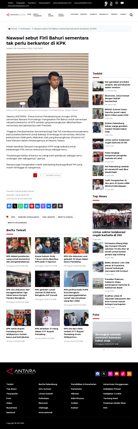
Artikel (74, 403)
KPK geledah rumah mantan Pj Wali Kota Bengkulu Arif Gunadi (46, 293)
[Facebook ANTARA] (106, 3)
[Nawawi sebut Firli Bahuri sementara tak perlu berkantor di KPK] (112, 216)
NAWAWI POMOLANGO (28, 217)
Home (14, 29)
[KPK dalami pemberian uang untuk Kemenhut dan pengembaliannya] (18, 245)
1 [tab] (104, 349)
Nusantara (11, 408)
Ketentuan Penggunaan (115, 384)
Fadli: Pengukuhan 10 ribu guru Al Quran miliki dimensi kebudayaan (117, 183)
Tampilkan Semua (52, 175)
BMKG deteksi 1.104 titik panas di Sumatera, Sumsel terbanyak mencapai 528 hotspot (117, 267)
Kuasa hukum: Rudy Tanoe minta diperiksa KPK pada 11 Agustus (46, 259)
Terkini (10, 3)
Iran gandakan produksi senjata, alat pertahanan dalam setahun (117, 85)
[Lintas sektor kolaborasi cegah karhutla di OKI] (98, 144)
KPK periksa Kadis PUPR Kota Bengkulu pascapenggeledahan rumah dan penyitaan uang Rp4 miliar (76, 295)
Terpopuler (20, 3)
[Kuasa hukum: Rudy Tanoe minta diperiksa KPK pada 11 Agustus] (47, 245)
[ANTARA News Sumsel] (16, 15)
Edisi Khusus (77, 398)
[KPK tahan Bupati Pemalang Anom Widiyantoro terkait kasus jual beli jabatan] (18, 317)
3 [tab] (112, 349)
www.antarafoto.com (83, 3)
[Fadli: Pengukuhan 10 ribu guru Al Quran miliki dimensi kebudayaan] (98, 184)
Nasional (10, 412)
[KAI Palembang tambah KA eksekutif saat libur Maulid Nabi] (98, 170)
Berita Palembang (37, 15)
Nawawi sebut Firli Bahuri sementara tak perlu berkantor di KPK (65, 29)
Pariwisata (103, 14)
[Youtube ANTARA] (122, 3)
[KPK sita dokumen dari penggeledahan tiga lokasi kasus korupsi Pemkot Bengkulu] (18, 278)
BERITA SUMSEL (65, 217)
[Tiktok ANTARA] (106, 4)
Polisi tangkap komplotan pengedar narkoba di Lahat (116, 156)
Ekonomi (83, 14)
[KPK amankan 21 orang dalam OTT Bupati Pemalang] (47, 317)
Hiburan (114, 14)
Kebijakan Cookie (112, 393)
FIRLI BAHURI (48, 217)
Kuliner (74, 408)
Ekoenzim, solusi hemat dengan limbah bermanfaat (117, 99)
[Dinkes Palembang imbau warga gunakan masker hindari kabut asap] (98, 127)
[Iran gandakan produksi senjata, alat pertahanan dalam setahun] (98, 85)
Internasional (45, 412)
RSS (105, 408)
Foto (96, 314)
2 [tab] (108, 349)
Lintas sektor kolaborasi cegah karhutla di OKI (117, 141)
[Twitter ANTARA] (111, 3)
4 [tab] (116, 349)
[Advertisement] (113, 52)
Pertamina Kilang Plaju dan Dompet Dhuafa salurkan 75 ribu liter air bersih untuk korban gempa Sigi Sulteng (117, 249)
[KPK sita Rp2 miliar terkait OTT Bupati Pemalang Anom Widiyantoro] (76, 317)
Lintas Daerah (61, 15)
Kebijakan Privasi (112, 389)
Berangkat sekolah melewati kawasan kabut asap (108, 337)
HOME (29, 14)
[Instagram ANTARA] (116, 3)
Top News (32, 3)
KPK (13, 217)
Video (9, 403)
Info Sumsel (51, 15)
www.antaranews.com (62, 3)
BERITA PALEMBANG (17, 223)
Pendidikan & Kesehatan (83, 384)
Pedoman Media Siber (114, 403)
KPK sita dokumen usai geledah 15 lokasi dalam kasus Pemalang (76, 259)
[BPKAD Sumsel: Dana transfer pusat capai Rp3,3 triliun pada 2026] (98, 113)
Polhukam (74, 14)
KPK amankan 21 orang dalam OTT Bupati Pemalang (46, 331)
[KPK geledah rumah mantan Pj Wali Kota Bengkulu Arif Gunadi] (47, 278)
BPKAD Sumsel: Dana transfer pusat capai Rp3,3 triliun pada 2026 (116, 112)
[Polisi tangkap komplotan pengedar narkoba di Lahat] (98, 156)
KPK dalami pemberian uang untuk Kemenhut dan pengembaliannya (18, 259)
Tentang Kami (44, 3)
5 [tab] (120, 349)
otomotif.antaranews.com (18, 6)
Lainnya (123, 14)
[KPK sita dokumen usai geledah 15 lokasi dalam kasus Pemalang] (76, 245)
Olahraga (93, 14)
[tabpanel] (112, 335)
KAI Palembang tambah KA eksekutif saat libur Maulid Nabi (117, 169)
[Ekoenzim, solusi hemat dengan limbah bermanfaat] (98, 99)
